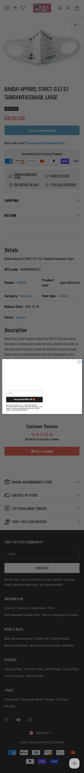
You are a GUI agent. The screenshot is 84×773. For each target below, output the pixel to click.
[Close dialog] (79, 361)
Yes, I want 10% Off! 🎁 (24, 399)
